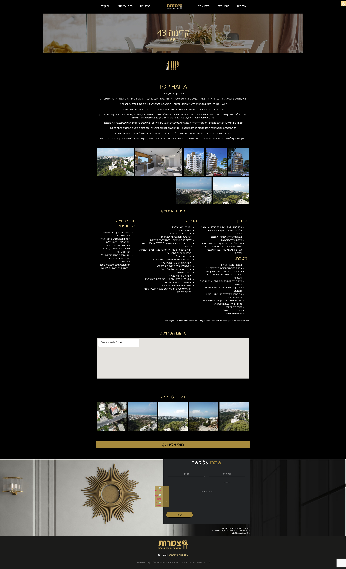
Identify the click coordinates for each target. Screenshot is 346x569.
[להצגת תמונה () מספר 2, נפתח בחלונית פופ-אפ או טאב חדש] (216, 162)
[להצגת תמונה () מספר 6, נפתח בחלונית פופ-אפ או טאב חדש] (231, 190)
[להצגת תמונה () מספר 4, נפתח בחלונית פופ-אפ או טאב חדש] (158, 162)
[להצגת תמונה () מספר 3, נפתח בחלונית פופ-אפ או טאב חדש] (194, 162)
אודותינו (241, 6)
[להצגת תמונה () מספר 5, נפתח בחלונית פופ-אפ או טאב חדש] (115, 162)
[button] (101, 417)
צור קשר (105, 6)
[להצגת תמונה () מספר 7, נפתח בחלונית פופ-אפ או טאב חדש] (194, 190)
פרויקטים (145, 6)
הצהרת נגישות (142, 562)
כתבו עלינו (204, 6)
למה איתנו (223, 6)
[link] (159, 489)
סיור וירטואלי (125, 6)
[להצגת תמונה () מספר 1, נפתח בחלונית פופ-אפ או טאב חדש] (238, 162)
